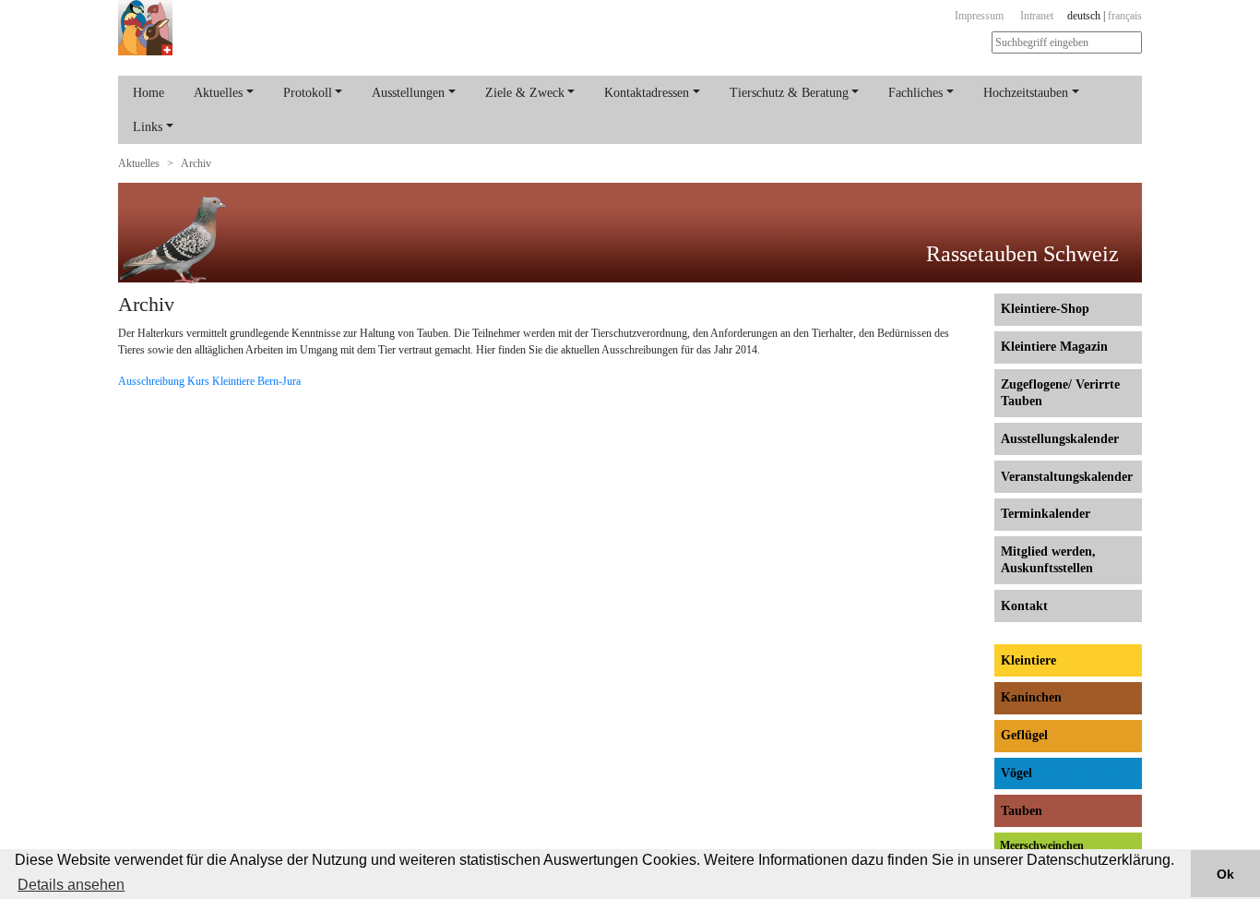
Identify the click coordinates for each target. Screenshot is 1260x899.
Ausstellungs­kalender (1060, 439)
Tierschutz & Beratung (789, 93)
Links (147, 127)
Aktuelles (218, 93)
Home (148, 93)
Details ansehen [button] (71, 885)
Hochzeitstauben (1025, 93)
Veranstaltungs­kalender (1067, 477)
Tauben (1021, 811)
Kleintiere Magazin (1054, 347)
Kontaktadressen (646, 93)
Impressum (979, 15)
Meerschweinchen (1042, 845)
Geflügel (1024, 735)
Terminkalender (1045, 514)
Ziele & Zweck (525, 93)
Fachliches (915, 93)
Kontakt (1024, 606)
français (1125, 15)
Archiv (196, 163)
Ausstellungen (408, 93)
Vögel (1016, 773)
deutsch (1083, 15)
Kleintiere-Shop (1045, 309)
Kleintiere (1028, 660)
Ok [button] (1225, 874)
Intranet (1036, 15)
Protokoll (307, 93)
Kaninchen (1031, 697)
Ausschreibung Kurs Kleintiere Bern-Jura (209, 381)
